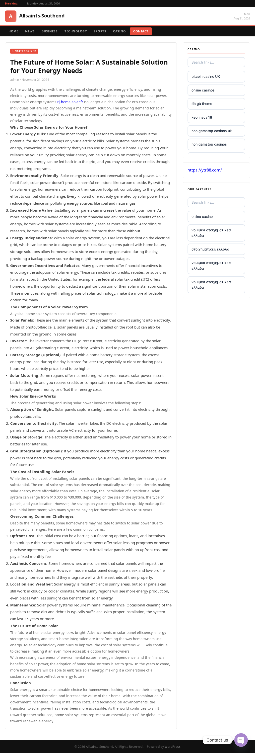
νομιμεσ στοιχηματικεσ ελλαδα (211, 233)
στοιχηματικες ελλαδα (210, 249)
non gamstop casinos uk (211, 131)
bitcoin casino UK (205, 76)
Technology (75, 31)
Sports (100, 31)
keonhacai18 (201, 117)
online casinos (203, 90)
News (30, 31)
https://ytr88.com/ (205, 170)
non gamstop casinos (209, 144)
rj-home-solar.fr (70, 101)
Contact (140, 31)
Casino (119, 31)
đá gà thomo (201, 103)
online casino (202, 216)
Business (50, 31)
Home (13, 31)
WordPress (173, 747)
